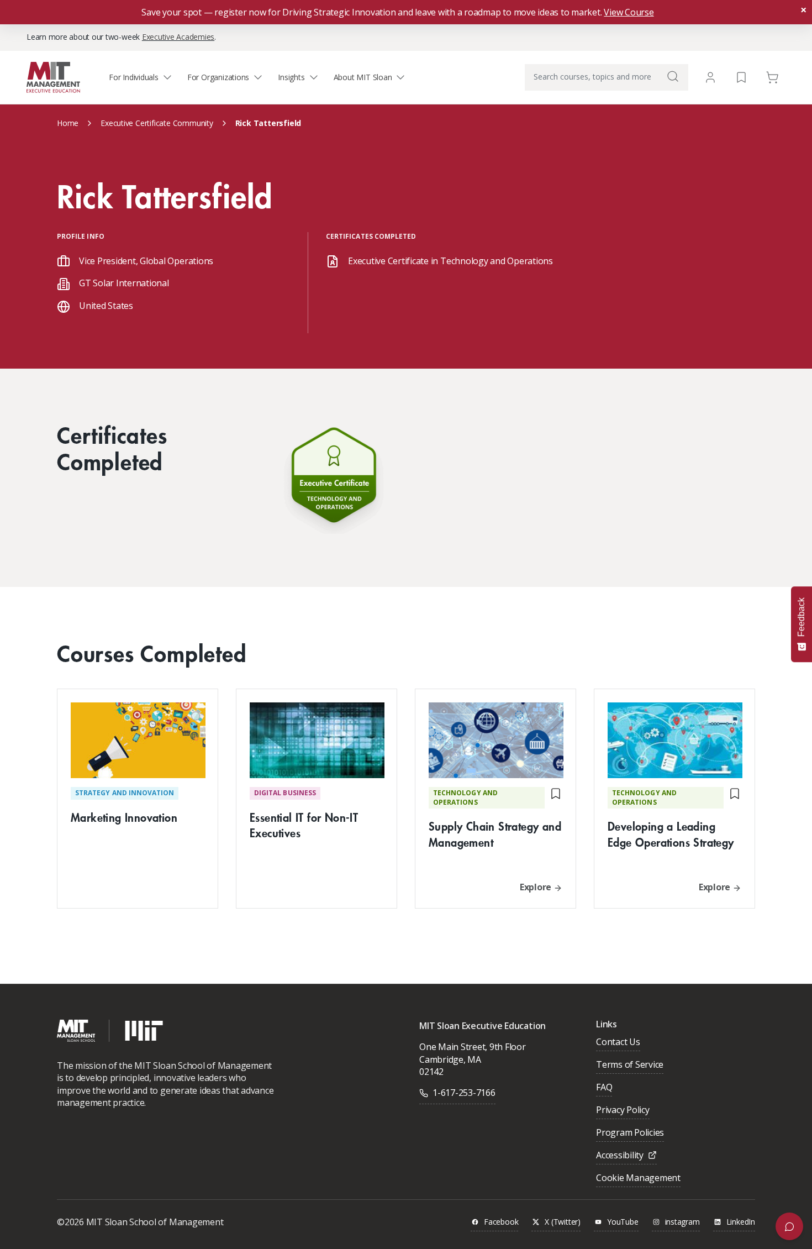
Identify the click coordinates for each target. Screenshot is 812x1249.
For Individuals (134, 77)
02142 (431, 1072)
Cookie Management (638, 1178)
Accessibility (620, 1156)
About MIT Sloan (363, 77)
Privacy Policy (623, 1110)
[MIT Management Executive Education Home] (53, 76)
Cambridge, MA (450, 1059)
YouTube (623, 1222)
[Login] (710, 77)
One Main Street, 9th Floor (472, 1047)
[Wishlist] (741, 76)
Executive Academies (178, 37)
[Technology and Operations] (333, 478)
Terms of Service (629, 1065)
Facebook (501, 1222)
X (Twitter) (563, 1222)
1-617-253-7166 (464, 1093)
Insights (291, 77)
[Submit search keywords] (673, 76)
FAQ (604, 1088)
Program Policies (630, 1133)
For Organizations (218, 77)
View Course (628, 12)
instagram (682, 1222)
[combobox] (606, 77)
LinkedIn (740, 1222)
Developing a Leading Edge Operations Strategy (671, 834)
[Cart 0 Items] (772, 76)
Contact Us (618, 1042)
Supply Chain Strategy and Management (495, 834)
